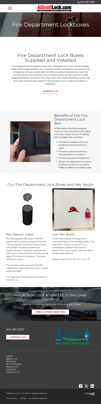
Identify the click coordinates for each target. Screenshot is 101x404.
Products (12, 367)
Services (11, 361)
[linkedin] (92, 386)
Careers (11, 369)
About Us (11, 359)
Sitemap (22, 398)
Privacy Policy (11, 398)
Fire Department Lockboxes (50, 25)
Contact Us (50, 91)
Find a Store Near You (50, 312)
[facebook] (80, 386)
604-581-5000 (87, 2)
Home (9, 356)
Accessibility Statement (37, 398)
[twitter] (86, 386)
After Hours (13, 364)
